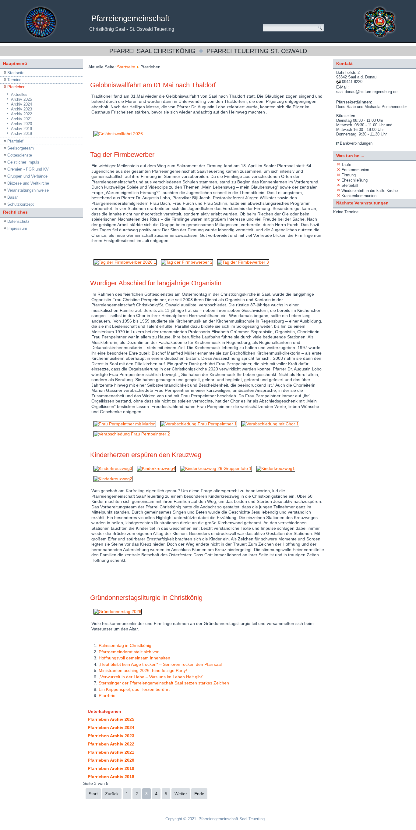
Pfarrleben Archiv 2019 (111, 768)
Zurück (111, 793)
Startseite (15, 72)
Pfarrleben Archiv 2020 (111, 760)
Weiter (181, 793)
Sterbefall (349, 185)
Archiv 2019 (21, 128)
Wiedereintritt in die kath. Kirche (369, 190)
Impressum (17, 228)
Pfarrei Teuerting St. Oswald (256, 51)
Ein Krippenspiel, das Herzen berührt (134, 689)
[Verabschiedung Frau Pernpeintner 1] (198, 423)
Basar (12, 197)
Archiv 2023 (21, 109)
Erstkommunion (355, 170)
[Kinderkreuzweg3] (113, 468)
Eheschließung (354, 180)
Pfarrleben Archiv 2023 (111, 735)
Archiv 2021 (21, 119)
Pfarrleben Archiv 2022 (111, 744)
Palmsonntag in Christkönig (125, 645)
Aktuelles (19, 94)
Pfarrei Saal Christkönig (152, 51)
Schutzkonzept (20, 204)
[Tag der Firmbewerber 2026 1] (125, 262)
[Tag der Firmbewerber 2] (187, 262)
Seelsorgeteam (20, 148)
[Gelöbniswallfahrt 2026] (118, 133)
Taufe (346, 164)
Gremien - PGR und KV (28, 169)
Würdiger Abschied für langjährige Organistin (155, 283)
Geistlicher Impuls (23, 162)
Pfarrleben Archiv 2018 (111, 776)
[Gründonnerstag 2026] (117, 611)
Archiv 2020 (21, 123)
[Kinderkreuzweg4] (156, 468)
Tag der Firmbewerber (122, 154)
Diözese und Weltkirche (28, 183)
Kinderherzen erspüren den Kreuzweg (145, 455)
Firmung (348, 175)
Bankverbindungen (356, 143)
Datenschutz (18, 221)
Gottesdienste (19, 155)
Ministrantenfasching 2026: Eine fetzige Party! (143, 670)
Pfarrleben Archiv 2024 (111, 727)
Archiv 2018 (21, 133)
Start (93, 793)
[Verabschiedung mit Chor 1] (270, 423)
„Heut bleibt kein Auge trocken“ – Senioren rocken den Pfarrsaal (160, 664)
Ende (199, 793)
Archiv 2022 (21, 114)
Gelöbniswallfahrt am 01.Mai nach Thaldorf (153, 85)
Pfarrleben (16, 87)
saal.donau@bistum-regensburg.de (366, 91)
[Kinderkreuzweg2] (113, 478)
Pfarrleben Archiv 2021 (111, 752)
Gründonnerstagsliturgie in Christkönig (146, 597)
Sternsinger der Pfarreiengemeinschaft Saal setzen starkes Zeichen (164, 682)
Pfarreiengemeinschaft (130, 18)
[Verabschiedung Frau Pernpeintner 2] (131, 433)
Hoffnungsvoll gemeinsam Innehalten (134, 657)
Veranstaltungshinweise (28, 190)
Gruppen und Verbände (27, 176)
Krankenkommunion (358, 195)
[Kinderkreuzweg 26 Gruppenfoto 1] (216, 468)
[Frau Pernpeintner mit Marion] (124, 423)
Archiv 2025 (21, 99)
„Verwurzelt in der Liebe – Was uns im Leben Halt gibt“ (151, 676)
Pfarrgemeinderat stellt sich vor (129, 651)
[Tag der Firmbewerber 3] (243, 262)
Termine (14, 80)
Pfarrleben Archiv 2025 (111, 719)
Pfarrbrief (15, 141)
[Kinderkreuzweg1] (275, 468)
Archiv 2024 (21, 104)
